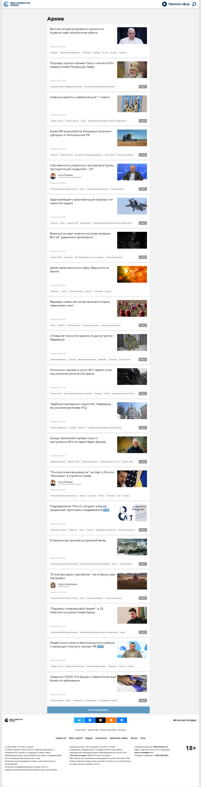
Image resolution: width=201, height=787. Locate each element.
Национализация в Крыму (97, 189)
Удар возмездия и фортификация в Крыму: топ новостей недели (81, 201)
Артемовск (68, 257)
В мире (114, 53)
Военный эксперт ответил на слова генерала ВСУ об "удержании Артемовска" (80, 235)
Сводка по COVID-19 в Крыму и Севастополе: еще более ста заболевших (83, 678)
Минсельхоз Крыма (113, 598)
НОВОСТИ (61, 738)
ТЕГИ (142, 738)
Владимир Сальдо (58, 462)
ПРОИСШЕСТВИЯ (108, 730)
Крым (83, 121)
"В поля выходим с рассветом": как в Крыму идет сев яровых (83, 576)
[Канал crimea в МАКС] (122, 720)
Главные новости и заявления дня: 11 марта (79, 97)
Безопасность (86, 223)
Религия (122, 53)
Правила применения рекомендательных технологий (31, 770)
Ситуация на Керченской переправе (95, 564)
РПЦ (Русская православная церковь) (99, 87)
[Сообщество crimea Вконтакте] (90, 720)
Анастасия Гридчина (126, 530)
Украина (96, 53)
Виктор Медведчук (58, 359)
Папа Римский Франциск (70, 53)
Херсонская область (90, 462)
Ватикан (54, 53)
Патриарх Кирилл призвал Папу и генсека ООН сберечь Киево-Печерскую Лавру (81, 65)
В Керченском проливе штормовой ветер (78, 540)
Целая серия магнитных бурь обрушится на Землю (79, 269)
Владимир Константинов (106, 530)
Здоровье (99, 291)
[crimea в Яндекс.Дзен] (100, 720)
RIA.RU (134, 738)
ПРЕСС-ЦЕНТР (76, 738)
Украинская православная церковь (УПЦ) (104, 428)
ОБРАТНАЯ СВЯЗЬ (119, 738)
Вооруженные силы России (124, 393)
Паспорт (130, 666)
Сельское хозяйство (125, 155)
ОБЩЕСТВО (93, 730)
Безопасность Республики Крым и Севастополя (107, 121)
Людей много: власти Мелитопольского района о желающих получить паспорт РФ (82, 644)
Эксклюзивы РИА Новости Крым (64, 189)
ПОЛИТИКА (80, 730)
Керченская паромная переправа (64, 564)
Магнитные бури (76, 291)
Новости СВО (72, 223)
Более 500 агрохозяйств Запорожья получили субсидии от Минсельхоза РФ (80, 133)
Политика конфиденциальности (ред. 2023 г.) (26, 767)
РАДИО (89, 738)
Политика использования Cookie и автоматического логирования (30, 763)
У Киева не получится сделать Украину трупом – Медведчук (82, 337)
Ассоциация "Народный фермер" (88, 155)
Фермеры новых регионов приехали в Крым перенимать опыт (80, 303)
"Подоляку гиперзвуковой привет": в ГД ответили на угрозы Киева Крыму (76, 610)
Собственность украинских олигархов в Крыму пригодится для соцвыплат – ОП (82, 167)
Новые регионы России (110, 325)
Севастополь (78, 700)
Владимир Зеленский (87, 359)
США (119, 496)
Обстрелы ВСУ (73, 462)
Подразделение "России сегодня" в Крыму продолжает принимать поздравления (79, 508)
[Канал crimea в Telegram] (79, 720)
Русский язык (124, 359)
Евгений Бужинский (114, 257)
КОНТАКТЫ (101, 738)
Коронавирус (91, 700)
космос (64, 291)
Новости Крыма (72, 121)
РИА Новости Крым (58, 530)
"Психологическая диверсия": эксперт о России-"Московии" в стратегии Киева (82, 474)
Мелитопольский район (96, 666)
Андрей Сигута (57, 666)
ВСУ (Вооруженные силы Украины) (89, 257)
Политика (87, 53)
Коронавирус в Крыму (108, 700)
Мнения (83, 496)
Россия (105, 53)
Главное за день (57, 121)
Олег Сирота (110, 155)
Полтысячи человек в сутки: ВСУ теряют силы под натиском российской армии (81, 372)
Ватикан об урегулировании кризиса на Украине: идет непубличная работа (77, 31)
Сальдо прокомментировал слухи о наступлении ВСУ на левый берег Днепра (78, 440)
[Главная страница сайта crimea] (16, 4)
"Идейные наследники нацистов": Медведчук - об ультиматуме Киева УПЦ (81, 406)
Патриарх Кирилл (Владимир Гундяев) (66, 87)
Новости (54, 155)
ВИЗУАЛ (122, 730)
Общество (55, 291)
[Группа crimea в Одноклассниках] (111, 720)
